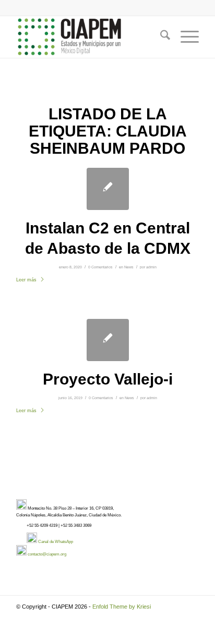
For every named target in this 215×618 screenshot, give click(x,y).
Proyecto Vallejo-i (108, 379)
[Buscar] (160, 37)
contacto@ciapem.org (47, 554)
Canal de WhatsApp (55, 541)
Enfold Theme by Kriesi (121, 606)
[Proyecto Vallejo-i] (108, 340)
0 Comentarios (100, 267)
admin (151, 267)
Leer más (26, 279)
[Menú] (184, 37)
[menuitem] (160, 37)
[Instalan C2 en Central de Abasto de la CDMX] (108, 189)
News (129, 267)
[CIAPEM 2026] (89, 37)
